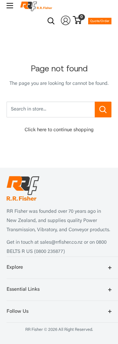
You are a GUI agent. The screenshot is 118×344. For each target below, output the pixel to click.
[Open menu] (10, 5)
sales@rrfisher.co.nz (61, 242)
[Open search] (51, 21)
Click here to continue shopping (59, 130)
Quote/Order (99, 21)
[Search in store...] (103, 109)
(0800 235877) (49, 251)
